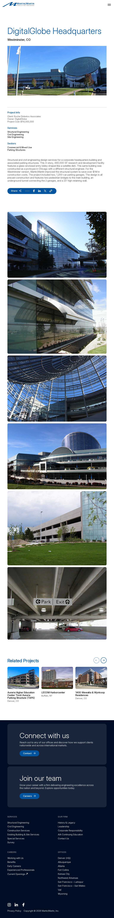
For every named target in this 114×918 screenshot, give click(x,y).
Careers (27, 796)
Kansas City (64, 874)
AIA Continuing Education (70, 834)
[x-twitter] (45, 191)
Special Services (15, 838)
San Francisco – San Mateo (71, 885)
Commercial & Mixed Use (19, 147)
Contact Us (63, 838)
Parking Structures (16, 150)
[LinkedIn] (16, 904)
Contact (27, 753)
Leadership (63, 826)
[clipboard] (51, 191)
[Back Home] (18, 4)
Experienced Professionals (20, 870)
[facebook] (34, 191)
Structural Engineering (18, 132)
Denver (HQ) (64, 858)
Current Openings (16, 874)
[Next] (104, 660)
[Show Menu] (109, 5)
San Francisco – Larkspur (70, 882)
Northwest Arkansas (68, 878)
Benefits (11, 862)
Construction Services (18, 830)
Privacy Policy (14, 911)
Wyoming (62, 893)
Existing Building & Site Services (23, 834)
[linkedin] (39, 191)
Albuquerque (64, 862)
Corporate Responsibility (70, 830)
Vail (59, 889)
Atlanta (61, 866)
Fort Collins (63, 870)
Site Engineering (15, 137)
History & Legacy (66, 822)
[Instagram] (9, 904)
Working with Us (15, 858)
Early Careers (14, 866)
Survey (10, 842)
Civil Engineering (15, 134)
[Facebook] (23, 904)
